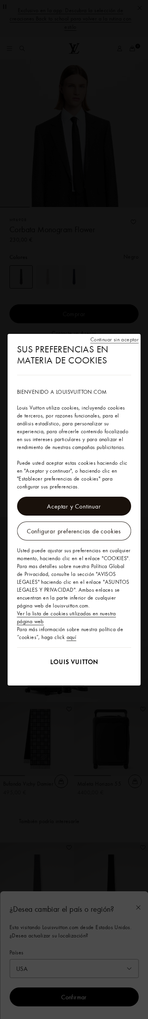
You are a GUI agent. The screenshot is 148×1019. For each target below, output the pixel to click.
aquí (72, 637)
